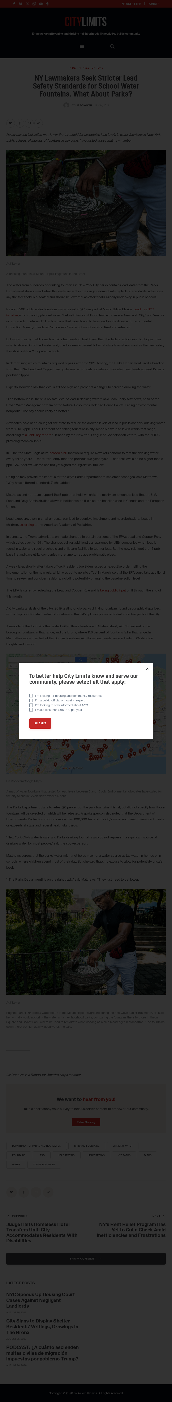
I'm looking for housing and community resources (68, 695)
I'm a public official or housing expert (60, 700)
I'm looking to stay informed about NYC (61, 705)
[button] (147, 668)
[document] (86, 701)
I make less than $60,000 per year (58, 709)
